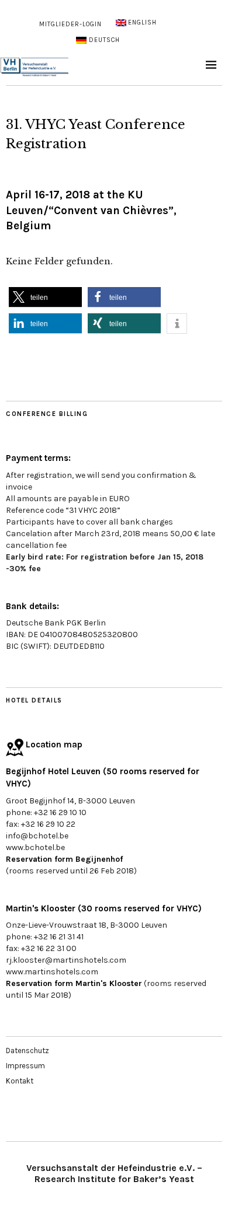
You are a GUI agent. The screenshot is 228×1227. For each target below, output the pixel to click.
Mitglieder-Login (70, 24)
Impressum (25, 1065)
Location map (52, 744)
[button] (45, 297)
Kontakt (19, 1080)
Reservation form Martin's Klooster (74, 983)
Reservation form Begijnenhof (64, 859)
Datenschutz (27, 1050)
